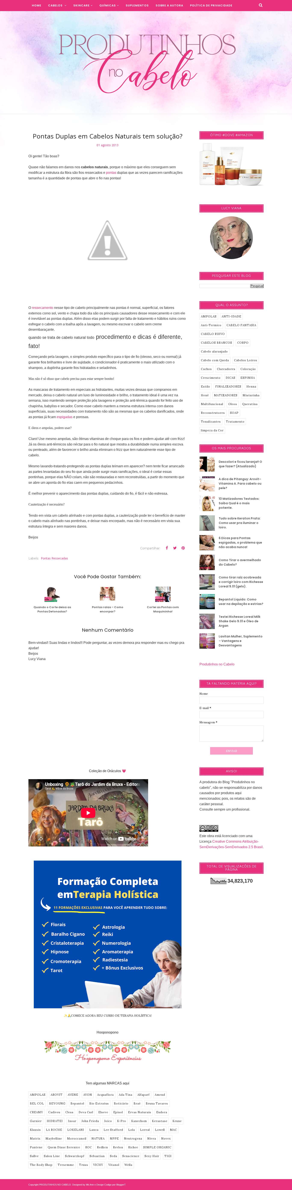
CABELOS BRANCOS (216, 343)
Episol (118, 1112)
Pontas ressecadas (54, 558)
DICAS (230, 378)
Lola (131, 1130)
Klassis (35, 1130)
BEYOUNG (57, 1103)
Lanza (94, 1130)
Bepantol (77, 1103)
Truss (83, 1165)
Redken (102, 1147)
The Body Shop (41, 1165)
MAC (173, 1130)
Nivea (151, 1138)
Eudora (161, 1112)
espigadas (64, 417)
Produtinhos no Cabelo (216, 664)
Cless (69, 1112)
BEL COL (37, 1103)
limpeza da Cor (212, 430)
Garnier (36, 1121)
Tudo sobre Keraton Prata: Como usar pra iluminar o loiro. (240, 522)
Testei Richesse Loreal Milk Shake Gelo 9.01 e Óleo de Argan (239, 621)
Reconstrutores (213, 413)
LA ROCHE (54, 1130)
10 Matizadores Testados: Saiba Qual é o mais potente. (239, 503)
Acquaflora (105, 1095)
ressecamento (42, 308)
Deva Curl (86, 1112)
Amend (160, 1095)
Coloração (248, 369)
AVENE (73, 1095)
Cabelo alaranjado (214, 351)
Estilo (205, 386)
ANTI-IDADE (231, 316)
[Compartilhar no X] (174, 548)
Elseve (103, 1112)
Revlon (118, 1147)
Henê (205, 395)
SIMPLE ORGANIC (157, 1147)
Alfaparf (143, 1095)
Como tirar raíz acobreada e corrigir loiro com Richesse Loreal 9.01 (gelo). (241, 581)
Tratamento (235, 421)
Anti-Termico (211, 325)
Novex (166, 1138)
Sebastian (97, 1156)
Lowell (160, 1130)
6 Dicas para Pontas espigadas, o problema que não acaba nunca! (240, 542)
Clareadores (226, 369)
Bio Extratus (99, 1103)
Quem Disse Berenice (64, 1147)
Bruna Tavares (157, 1103)
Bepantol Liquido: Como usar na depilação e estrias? (241, 601)
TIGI (168, 1156)
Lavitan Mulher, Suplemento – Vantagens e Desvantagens (241, 640)
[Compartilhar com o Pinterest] (183, 548)
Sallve (34, 1156)
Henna (251, 386)
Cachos (206, 369)
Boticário (121, 1103)
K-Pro (121, 1121)
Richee (133, 1147)
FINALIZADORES (228, 386)
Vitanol (113, 1165)
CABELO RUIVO (213, 334)
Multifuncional (212, 404)
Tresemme (66, 1165)
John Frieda (90, 1121)
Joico (108, 1121)
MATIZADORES (225, 395)
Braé (137, 1103)
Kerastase (159, 1121)
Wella (128, 1165)
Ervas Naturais (139, 1112)
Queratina (250, 404)
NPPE (114, 1138)
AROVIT (57, 1095)
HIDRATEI (55, 1121)
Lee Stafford (113, 1130)
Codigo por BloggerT (115, 1184)
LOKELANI (75, 1130)
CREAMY (36, 1112)
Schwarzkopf (74, 1156)
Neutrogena (133, 1138)
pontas (111, 172)
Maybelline (54, 1138)
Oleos (232, 404)
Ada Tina (125, 1095)
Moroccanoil (76, 1138)
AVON (87, 1095)
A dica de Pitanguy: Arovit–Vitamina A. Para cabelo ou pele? (240, 483)
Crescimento (211, 378)
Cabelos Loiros (245, 360)
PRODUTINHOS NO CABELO (55, 1184)
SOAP (234, 413)
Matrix (35, 1138)
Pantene (36, 1147)
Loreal (145, 1130)
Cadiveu (54, 1112)
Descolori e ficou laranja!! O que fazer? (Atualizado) (240, 464)
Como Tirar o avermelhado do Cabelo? (240, 562)
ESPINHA (247, 378)
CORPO (243, 343)
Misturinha (251, 395)
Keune (177, 1121)
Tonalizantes (211, 421)
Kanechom (139, 1121)
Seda (113, 1156)
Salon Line (52, 1156)
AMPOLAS (38, 1095)
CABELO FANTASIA (241, 325)
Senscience (130, 1156)
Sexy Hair (152, 1156)
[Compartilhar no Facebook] (166, 548)
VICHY (98, 1165)
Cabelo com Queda (215, 360)
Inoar (72, 1121)
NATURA (98, 1138)
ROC (88, 1147)
